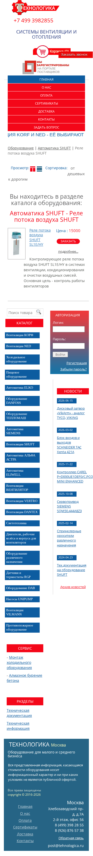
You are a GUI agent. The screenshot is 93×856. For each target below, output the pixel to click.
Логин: (58, 322)
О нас (46, 87)
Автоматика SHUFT (54, 148)
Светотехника (16, 523)
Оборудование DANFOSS (16, 401)
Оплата (46, 95)
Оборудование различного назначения (16, 558)
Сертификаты (46, 103)
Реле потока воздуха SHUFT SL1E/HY (40, 237)
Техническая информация (18, 726)
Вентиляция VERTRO (21, 501)
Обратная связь (71, 838)
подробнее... (68, 251)
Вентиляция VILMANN (14, 612)
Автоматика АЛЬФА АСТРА (20, 457)
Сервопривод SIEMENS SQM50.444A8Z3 (69, 506)
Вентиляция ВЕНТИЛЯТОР (17, 488)
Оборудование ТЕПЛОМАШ (16, 416)
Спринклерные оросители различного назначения (69, 538)
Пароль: (59, 339)
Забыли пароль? (73, 369)
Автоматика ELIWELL (14, 473)
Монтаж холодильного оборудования (19, 662)
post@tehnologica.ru (66, 845)
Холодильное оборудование (16, 359)
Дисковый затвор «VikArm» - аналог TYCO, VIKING (71, 413)
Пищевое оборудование (16, 374)
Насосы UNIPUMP (19, 599)
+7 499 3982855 (33, 20)
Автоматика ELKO (19, 387)
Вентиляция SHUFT (20, 444)
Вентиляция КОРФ (19, 335)
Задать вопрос (46, 127)
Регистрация (76, 363)
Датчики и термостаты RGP (18, 575)
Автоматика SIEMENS (14, 431)
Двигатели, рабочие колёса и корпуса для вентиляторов (21, 538)
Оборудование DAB (20, 588)
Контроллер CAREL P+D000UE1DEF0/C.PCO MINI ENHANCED (75, 477)
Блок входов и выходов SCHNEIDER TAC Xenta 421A (69, 444)
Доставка (46, 111)
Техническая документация (19, 713)
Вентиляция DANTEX (22, 512)
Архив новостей (73, 586)
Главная (46, 79)
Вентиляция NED (18, 346)
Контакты (46, 119)
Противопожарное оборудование (19, 627)
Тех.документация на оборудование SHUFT (71, 570)
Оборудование (21, 148)
